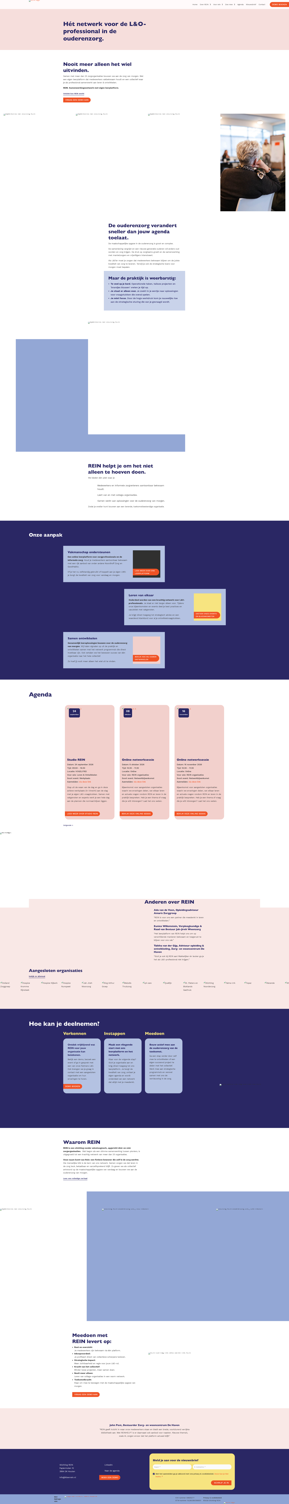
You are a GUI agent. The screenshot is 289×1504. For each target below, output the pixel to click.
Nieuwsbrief (251, 5)
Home (194, 5)
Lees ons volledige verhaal (75, 1178)
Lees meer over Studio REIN (82, 813)
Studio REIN (76, 759)
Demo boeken (72, 1086)
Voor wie (216, 5)
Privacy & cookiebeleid (212, 1498)
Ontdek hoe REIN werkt (73, 93)
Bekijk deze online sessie (136, 813)
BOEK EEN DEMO (109, 1477)
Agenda (240, 5)
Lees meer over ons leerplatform (145, 572)
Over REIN (204, 5)
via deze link (85, 782)
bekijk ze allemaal (37, 976)
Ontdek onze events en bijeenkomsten (206, 615)
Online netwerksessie (138, 759)
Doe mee (229, 5)
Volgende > (68, 825)
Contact (262, 5)
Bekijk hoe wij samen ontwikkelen (145, 658)
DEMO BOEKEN (279, 4)
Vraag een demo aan (77, 100)
